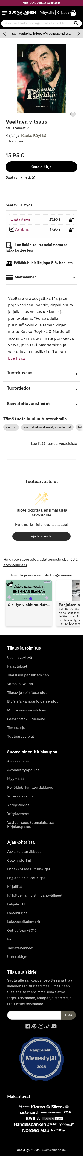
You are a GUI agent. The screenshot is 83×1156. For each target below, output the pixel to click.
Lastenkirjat (17, 913)
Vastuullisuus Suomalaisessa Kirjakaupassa (30, 824)
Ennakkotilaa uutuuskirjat (28, 869)
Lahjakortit (16, 904)
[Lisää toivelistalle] (73, 115)
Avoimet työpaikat (23, 770)
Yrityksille (47, 13)
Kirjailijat (14, 886)
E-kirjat (11, 427)
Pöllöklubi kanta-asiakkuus (30, 787)
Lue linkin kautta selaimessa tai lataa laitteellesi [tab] (37, 248)
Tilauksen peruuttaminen (28, 675)
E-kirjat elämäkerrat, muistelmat (47, 427)
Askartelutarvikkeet (24, 851)
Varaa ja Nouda (20, 684)
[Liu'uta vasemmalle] (4, 33)
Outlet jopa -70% (21, 930)
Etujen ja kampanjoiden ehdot (32, 701)
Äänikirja (22, 229)
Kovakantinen (19, 219)
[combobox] (41, 23)
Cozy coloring (19, 860)
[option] (41, 33)
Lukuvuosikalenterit (23, 921)
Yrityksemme (18, 814)
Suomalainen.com (53, 1150)
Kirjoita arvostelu (41, 536)
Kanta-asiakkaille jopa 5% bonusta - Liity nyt (43, 33)
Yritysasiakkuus (20, 796)
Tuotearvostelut (20, 736)
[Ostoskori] (73, 12)
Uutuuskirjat (17, 957)
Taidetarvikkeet (20, 948)
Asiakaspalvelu (20, 761)
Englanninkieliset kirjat (26, 878)
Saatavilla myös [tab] (19, 205)
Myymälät (15, 778)
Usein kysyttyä (19, 657)
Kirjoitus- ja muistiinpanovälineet (34, 895)
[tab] (41, 374)
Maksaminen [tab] (25, 277)
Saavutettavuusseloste (26, 719)
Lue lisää (16, 358)
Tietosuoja (16, 727)
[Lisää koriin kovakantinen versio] (71, 219)
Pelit (11, 939)
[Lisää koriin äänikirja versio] (71, 229)
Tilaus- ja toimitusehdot (27, 692)
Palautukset (17, 666)
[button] (4, 13)
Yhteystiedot (18, 805)
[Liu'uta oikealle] (78, 33)
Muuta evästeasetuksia (26, 710)
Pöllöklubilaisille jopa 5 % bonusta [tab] (43, 263)
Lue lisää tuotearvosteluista (54, 443)
